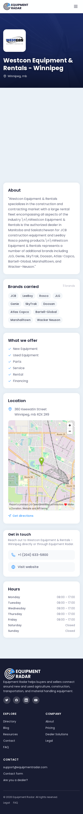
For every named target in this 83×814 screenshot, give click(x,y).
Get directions (22, 516)
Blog (6, 728)
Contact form (13, 774)
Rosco (44, 296)
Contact (9, 741)
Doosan (49, 304)
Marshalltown (20, 320)
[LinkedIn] (26, 700)
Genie (14, 304)
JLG (57, 296)
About (50, 721)
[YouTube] (35, 700)
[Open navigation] (76, 6)
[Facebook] (16, 700)
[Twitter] (6, 700)
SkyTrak (31, 304)
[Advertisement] (41, 131)
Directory (9, 721)
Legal (49, 741)
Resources (10, 734)
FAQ (6, 747)
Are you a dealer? (15, 780)
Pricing (50, 728)
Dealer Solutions (57, 734)
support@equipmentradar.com (25, 767)
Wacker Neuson (48, 320)
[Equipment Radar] (15, 6)
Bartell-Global (46, 312)
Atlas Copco (19, 312)
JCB (13, 296)
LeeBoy (28, 296)
